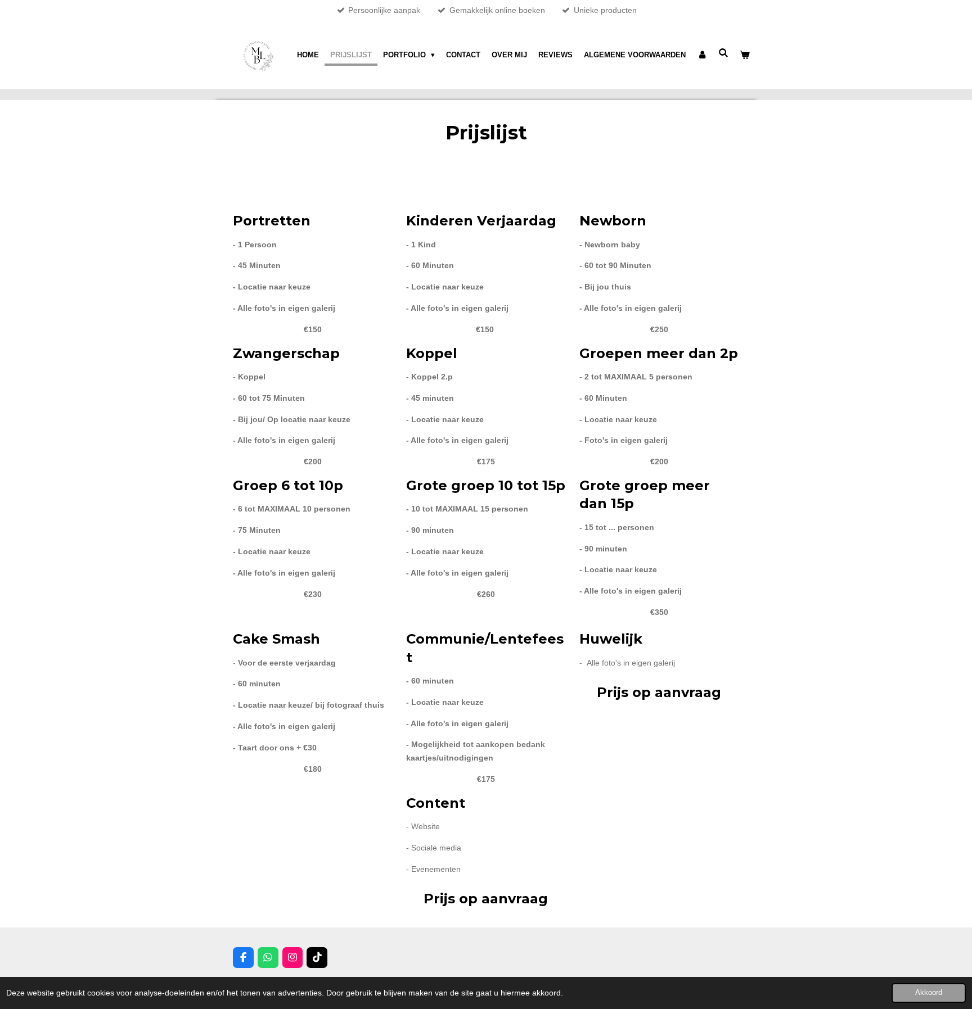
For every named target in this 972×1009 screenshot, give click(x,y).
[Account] (702, 55)
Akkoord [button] (928, 993)
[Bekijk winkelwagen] (745, 55)
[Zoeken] (724, 53)
